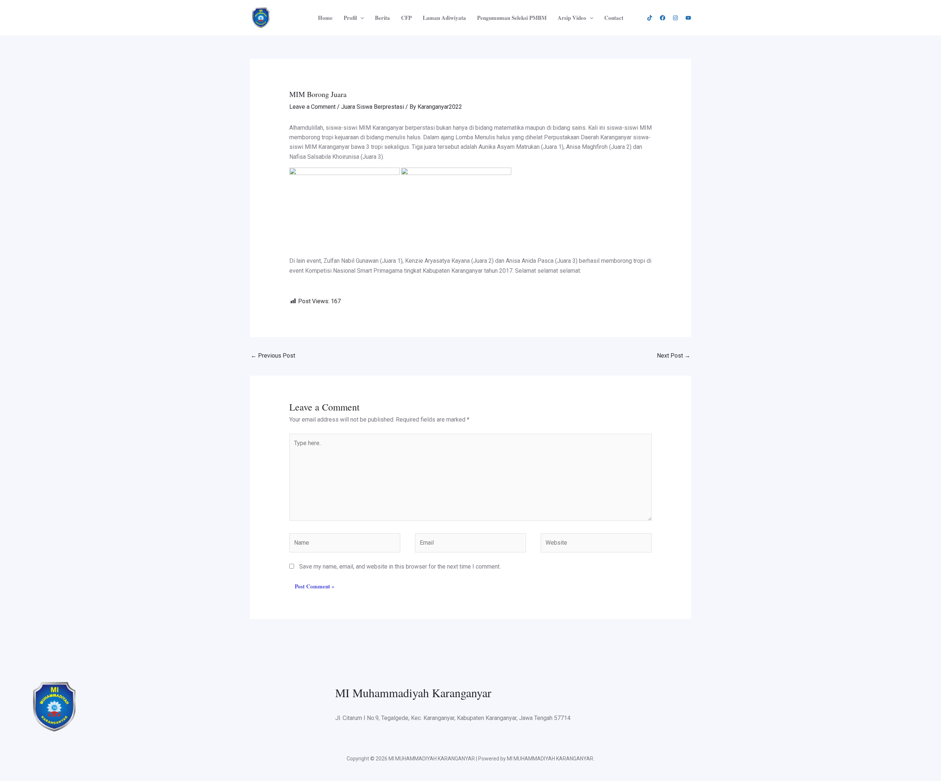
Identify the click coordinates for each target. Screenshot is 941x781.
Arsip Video (572, 18)
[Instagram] (675, 18)
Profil (350, 18)
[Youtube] (688, 18)
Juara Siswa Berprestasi (372, 106)
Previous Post (273, 355)
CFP (406, 18)
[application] (360, 17)
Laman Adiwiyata (444, 18)
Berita (382, 18)
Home (325, 18)
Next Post (673, 355)
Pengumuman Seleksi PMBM (512, 18)
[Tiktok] (649, 18)
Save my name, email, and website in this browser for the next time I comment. (400, 566)
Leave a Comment (312, 106)
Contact (613, 18)
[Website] (596, 544)
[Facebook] (662, 18)
